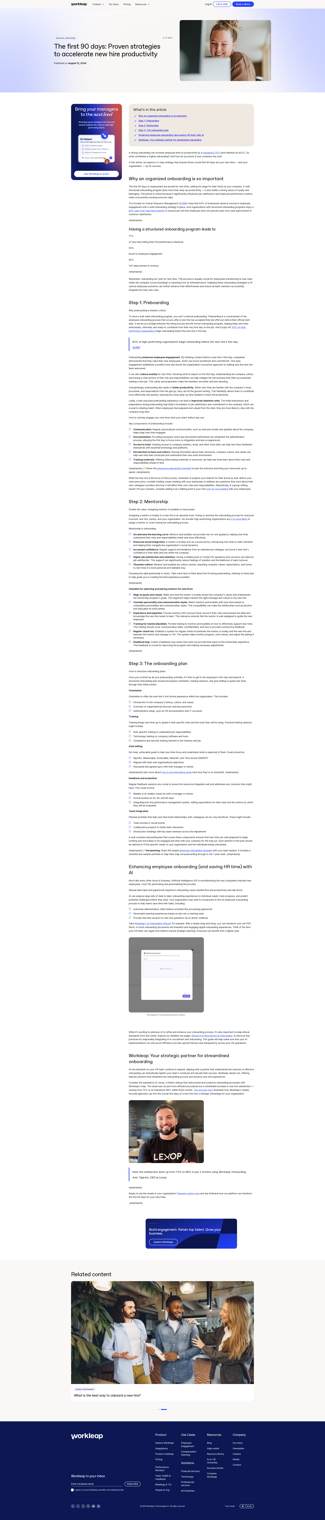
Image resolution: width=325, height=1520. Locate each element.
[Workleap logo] (79, 4)
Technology (187, 1476)
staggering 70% (211, 152)
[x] (83, 1506)
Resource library (215, 1454)
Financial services (190, 1471)
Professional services (187, 1484)
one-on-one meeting (217, 489)
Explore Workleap (164, 1443)
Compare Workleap (212, 1475)
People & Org (162, 1490)
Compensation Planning (188, 1453)
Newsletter (238, 1448)
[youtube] (93, 1506)
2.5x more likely (239, 519)
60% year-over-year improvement (146, 210)
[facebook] (78, 1506)
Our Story (114, 4)
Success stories (215, 1468)
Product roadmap (164, 1454)
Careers (237, 1454)
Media (236, 1459)
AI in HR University (212, 1461)
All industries (187, 1490)
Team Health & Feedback (163, 1477)
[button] (98, 4)
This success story (203, 1090)
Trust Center (230, 1506)
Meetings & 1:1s (163, 1484)
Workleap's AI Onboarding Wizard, (153, 923)
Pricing (127, 4)
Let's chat (222, 4)
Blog (209, 1443)
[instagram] (98, 1506)
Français (248, 1506)
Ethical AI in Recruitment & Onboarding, (212, 1035)
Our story (237, 1443)
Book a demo (243, 4)
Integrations (161, 1448)
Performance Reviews (162, 1469)
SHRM (183, 203)
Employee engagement (187, 1444)
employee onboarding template (195, 850)
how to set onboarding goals (176, 772)
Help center (213, 1448)
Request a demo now (188, 1193)
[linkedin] (73, 1506)
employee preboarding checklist (174, 468)
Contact (237, 1464)
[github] (88, 1506)
